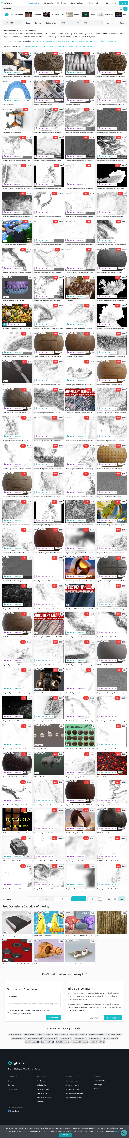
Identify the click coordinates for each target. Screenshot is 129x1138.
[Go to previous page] (46, 898)
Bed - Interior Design (9, 936)
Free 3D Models (42, 1093)
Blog (9, 1081)
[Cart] (107, 3)
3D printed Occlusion (85, 46)
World (74, 41)
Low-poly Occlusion (30, 46)
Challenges (98, 1084)
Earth (81, 41)
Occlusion (40, 41)
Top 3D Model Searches (74, 1093)
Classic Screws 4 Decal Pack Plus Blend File (16, 964)
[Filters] (107, 22)
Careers (11, 1085)
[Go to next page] (78, 898)
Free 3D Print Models (44, 1097)
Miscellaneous (64, 41)
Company (11, 1076)
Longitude (111, 41)
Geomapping (91, 41)
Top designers (99, 1080)
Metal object (38, 964)
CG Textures (51, 41)
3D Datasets (41, 1085)
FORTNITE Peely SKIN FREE (43, 936)
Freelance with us (72, 1089)
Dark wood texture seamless (106, 936)
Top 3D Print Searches (74, 1097)
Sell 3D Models (71, 1076)
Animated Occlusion (65, 46)
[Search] (125, 9)
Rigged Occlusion (47, 46)
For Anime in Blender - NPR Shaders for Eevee (80, 936)
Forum (96, 1089)
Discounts (40, 1102)
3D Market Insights (72, 1085)
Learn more (118, 1131)
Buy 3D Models (42, 1076)
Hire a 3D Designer (43, 1089)
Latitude (102, 41)
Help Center (12, 1089)
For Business (41, 1081)
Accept (65, 1135)
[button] (121, 9)
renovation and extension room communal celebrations (84, 964)
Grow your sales (72, 1081)
